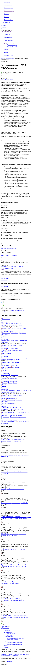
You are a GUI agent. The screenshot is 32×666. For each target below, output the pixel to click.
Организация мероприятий (14, 644)
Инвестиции (4, 389)
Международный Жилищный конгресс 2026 (13, 549)
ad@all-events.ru (5, 628)
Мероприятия (8, 5)
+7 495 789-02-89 (5, 22)
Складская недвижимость (15, 415)
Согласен (3, 664)
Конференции (11, 633)
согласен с (13, 310)
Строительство (14, 348)
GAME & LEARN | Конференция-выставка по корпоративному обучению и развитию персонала (15, 616)
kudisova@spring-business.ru (8, 248)
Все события (4, 311)
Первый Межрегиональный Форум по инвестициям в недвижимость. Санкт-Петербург (16, 391)
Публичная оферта (24, 654)
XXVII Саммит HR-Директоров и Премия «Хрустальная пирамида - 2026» (12, 582)
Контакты (6, 17)
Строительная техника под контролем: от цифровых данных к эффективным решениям (15, 358)
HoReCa (12, 331)
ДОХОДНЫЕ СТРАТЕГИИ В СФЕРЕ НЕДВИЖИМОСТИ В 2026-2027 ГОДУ (12, 408)
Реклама (6, 14)
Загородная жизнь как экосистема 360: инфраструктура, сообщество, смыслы (11, 324)
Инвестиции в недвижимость (18, 417)
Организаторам (8, 8)
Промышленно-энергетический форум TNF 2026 (14, 503)
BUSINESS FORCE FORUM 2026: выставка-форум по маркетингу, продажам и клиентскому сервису (16, 517)
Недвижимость (5, 278)
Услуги (6, 641)
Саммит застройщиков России (9, 375)
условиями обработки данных (16, 310)
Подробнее (9, 661)
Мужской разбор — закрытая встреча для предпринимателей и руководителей (12, 440)
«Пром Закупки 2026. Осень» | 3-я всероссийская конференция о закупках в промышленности (14, 565)
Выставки (10, 635)
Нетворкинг (4, 280)
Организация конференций (14, 642)
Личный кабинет (8, 20)
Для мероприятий (12, 46)
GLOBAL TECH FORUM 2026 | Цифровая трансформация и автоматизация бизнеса (13, 599)
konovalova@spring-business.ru (9, 255)
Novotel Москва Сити (7, 79)
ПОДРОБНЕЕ (5, 334)
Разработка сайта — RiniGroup (9, 655)
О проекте (7, 2)
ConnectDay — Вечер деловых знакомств (12, 489)
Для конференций (12, 45)
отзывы (3, 269)
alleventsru (3, 25)
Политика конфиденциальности (10, 654)
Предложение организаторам (15, 638)
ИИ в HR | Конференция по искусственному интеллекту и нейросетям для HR (13, 534)
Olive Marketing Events (7, 268)
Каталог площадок (9, 11)
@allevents (3, 27)
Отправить (19, 308)
